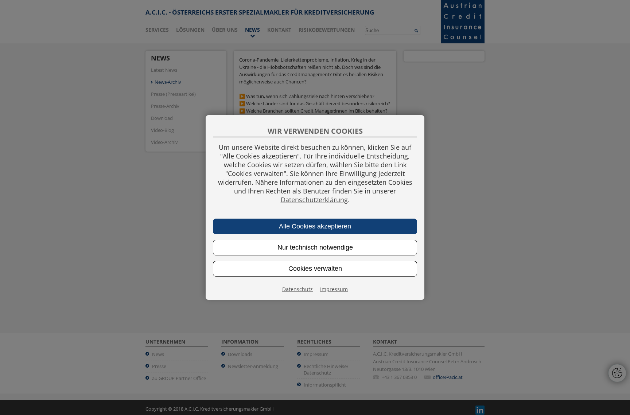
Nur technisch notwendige (315, 247)
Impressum (334, 289)
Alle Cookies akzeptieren (315, 226)
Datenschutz (297, 289)
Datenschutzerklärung (314, 199)
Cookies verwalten (315, 268)
